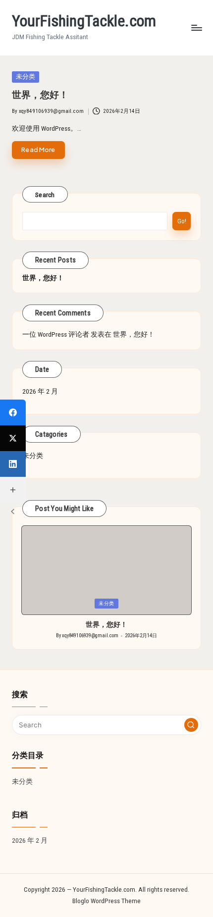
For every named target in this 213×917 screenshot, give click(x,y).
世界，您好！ (40, 95)
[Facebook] (13, 412)
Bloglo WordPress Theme (106, 901)
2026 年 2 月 (40, 391)
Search (45, 195)
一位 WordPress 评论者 (55, 334)
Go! (181, 221)
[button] (191, 725)
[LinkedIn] (13, 464)
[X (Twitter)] (13, 438)
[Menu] (196, 27)
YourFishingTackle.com (84, 21)
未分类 (32, 455)
